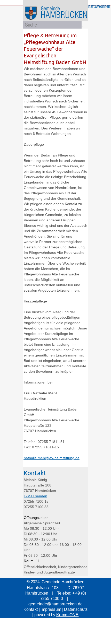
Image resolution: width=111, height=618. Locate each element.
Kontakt (30, 609)
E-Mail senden (35, 496)
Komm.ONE (67, 615)
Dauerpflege (34, 144)
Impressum (51, 609)
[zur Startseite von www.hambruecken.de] (64, 20)
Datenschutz (76, 609)
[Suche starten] (82, 26)
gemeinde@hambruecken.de (55, 604)
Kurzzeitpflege (35, 301)
